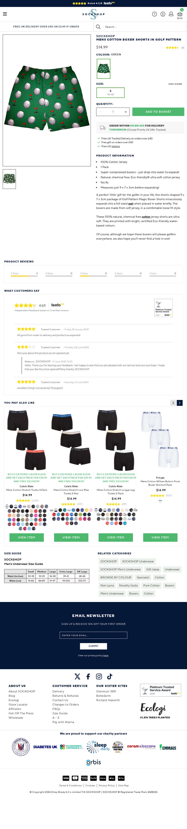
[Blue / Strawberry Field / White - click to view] (67, 523)
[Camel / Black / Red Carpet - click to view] (42, 506)
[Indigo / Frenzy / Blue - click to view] (14, 515)
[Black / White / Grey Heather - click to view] (125, 514)
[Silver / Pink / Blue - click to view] (36, 515)
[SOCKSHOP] (93, 14)
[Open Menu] (5, 14)
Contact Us (60, 700)
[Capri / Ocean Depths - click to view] (135, 510)
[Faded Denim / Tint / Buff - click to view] (27, 511)
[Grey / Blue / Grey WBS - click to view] (58, 519)
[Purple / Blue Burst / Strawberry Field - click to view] (29, 528)
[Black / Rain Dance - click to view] (33, 528)
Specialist (143, 577)
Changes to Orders (65, 704)
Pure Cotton (151, 585)
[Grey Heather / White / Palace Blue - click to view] (40, 515)
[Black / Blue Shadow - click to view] (103, 514)
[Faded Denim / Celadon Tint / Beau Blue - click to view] (125, 519)
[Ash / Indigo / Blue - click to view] (120, 519)
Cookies (90, 785)
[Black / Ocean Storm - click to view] (18, 511)
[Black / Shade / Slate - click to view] (98, 519)
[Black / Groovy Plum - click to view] (89, 514)
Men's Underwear (112, 593)
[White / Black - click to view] (160, 501)
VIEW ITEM (26, 537)
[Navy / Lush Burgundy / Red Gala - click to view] (9, 524)
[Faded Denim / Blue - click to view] (31, 520)
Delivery (58, 691)
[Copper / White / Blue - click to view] (46, 506)
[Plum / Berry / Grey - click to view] (36, 511)
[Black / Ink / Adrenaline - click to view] (54, 514)
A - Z (56, 718)
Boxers (169, 585)
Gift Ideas (152, 569)
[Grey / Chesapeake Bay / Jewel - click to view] (67, 519)
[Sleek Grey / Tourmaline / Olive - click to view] (27, 515)
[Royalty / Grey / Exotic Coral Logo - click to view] (63, 514)
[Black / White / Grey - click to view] (16, 506)
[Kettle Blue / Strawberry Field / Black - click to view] (18, 524)
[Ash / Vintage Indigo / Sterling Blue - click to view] (36, 520)
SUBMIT (93, 646)
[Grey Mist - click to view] (22, 520)
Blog (12, 696)
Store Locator (18, 704)
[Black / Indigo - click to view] (40, 511)
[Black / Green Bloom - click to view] (20, 506)
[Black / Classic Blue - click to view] (71, 519)
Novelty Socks (128, 585)
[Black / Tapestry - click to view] (125, 523)
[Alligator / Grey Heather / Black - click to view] (76, 519)
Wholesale (16, 718)
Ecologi (14, 700)
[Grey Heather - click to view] (37, 506)
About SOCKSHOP (22, 691)
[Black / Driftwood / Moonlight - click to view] (109, 510)
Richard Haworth (108, 700)
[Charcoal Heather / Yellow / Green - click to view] (112, 514)
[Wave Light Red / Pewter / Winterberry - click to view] (67, 514)
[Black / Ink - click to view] (40, 520)
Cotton (159, 577)
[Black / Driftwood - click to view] (33, 506)
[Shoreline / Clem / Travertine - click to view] (107, 514)
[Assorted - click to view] (56, 510)
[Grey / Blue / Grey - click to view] (116, 514)
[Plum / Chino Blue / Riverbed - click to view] (44, 520)
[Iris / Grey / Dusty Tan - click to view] (112, 519)
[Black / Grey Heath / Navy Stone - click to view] (107, 519)
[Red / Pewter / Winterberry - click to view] (31, 524)
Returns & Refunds (65, 696)
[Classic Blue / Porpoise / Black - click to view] (113, 510)
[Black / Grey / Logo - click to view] (71, 523)
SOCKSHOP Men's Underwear (120, 569)
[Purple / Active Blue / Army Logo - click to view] (44, 524)
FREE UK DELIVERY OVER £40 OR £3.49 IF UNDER (46, 26)
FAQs (56, 709)
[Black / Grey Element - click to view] (85, 514)
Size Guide (175, 84)
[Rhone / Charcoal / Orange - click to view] (31, 515)
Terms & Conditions (70, 785)
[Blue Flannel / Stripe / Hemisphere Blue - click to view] (80, 514)
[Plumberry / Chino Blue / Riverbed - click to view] (85, 519)
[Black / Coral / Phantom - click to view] (14, 524)
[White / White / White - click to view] (98, 514)
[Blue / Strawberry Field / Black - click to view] (71, 514)
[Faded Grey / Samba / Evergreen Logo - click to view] (14, 511)
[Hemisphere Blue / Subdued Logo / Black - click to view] (76, 523)
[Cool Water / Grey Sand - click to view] (134, 514)
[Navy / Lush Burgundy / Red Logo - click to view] (89, 519)
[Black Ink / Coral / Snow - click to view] (9, 515)
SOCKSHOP (108, 561)
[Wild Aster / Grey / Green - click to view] (14, 520)
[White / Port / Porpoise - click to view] (63, 519)
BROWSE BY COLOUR (115, 577)
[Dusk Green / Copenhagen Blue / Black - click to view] (27, 524)
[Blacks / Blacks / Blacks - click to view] (103, 519)
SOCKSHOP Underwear (138, 561)
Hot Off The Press (21, 713)
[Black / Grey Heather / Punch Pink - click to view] (36, 524)
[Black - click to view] (7, 506)
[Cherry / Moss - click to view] (18, 515)
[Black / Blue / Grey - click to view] (9, 520)
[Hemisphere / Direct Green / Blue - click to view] (82, 510)
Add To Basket (158, 112)
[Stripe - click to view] (9, 511)
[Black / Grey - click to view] (127, 510)
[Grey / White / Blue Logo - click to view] (73, 510)
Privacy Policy (107, 785)
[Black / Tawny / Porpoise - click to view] (120, 514)
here (105, 655)
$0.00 (179, 18)
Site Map (123, 785)
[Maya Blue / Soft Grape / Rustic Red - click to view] (20, 528)
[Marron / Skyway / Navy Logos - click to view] (18, 520)
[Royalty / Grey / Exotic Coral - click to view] (40, 524)
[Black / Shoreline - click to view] (29, 506)
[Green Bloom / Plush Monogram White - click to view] (22, 511)
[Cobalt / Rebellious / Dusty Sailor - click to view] (25, 528)
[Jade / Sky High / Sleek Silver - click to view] (22, 524)
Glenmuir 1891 (106, 691)
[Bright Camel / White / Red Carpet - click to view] (54, 519)
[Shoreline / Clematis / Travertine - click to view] (31, 511)
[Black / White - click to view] (22, 515)
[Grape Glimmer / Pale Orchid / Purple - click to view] (91, 510)
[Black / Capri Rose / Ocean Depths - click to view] (27, 520)
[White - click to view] (24, 506)
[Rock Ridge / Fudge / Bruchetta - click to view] (116, 519)
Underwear (172, 569)
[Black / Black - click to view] (11, 506)
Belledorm (103, 696)
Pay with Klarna (63, 722)
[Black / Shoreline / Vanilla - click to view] (122, 510)
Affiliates (15, 709)
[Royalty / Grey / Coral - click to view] (116, 523)
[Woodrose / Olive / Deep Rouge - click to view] (60, 510)
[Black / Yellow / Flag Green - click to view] (86, 510)
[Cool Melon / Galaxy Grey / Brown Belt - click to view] (44, 515)
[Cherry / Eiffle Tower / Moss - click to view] (44, 511)
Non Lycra (107, 585)
